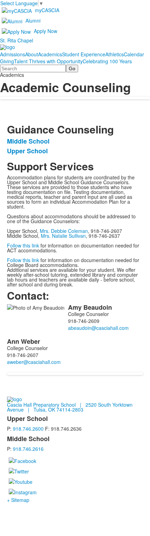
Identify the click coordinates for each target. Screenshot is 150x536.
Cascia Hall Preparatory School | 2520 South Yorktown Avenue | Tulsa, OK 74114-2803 (70, 407)
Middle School (28, 141)
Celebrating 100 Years (107, 61)
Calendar (134, 54)
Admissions (12, 54)
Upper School (27, 150)
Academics (50, 54)
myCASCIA (47, 10)
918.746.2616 (28, 448)
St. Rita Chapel (16, 40)
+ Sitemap (18, 499)
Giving (7, 61)
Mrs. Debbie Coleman (64, 230)
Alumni (32, 20)
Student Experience (83, 54)
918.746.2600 (28, 428)
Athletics (114, 54)
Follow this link (23, 245)
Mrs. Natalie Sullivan (63, 235)
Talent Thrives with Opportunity (48, 61)
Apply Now (45, 30)
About (31, 54)
